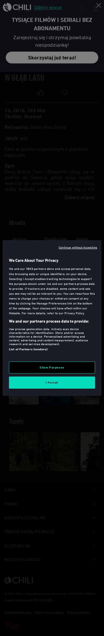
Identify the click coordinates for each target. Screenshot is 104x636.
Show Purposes (52, 367)
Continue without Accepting (78, 247)
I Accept (52, 382)
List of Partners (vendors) (28, 349)
